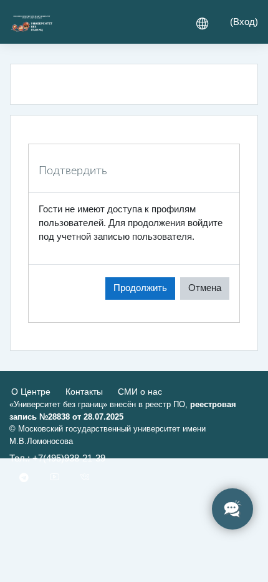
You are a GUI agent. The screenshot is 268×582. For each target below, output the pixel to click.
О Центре (30, 392)
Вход (244, 22)
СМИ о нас (140, 392)
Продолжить (140, 288)
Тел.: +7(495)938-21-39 (57, 458)
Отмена (204, 288)
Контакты (84, 392)
